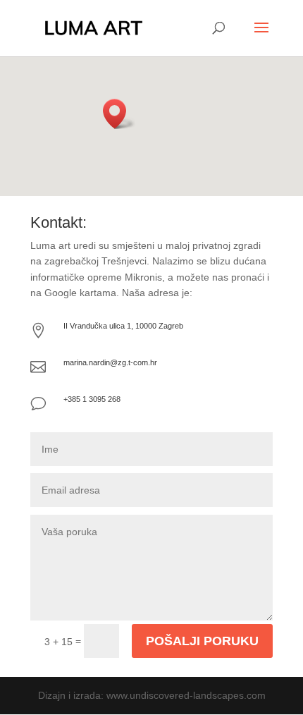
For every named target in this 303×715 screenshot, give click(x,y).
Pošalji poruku (202, 641)
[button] (119, 114)
